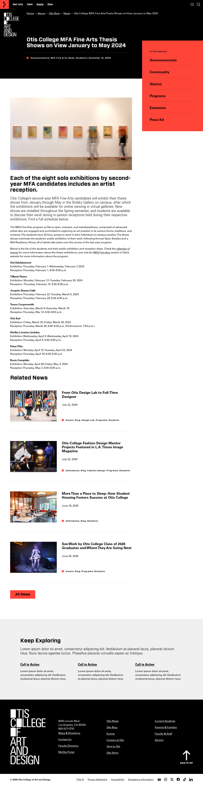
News (66, 13)
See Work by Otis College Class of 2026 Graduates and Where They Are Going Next (96, 545)
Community (159, 72)
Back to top (186, 763)
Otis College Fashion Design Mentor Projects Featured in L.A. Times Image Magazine (92, 447)
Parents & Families (166, 727)
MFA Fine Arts (101, 252)
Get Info (18, 4)
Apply (40, 4)
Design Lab (88, 420)
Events (111, 733)
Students (113, 420)
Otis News (112, 721)
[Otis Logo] (11, 24)
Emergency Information (141, 779)
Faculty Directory (68, 745)
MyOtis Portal (66, 752)
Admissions (72, 471)
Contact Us (64, 739)
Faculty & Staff (163, 733)
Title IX (80, 779)
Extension (158, 108)
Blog (77, 420)
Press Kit (157, 120)
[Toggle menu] (192, 4)
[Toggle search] (198, 4)
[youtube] (159, 779)
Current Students (165, 721)
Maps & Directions (69, 733)
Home (30, 13)
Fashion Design (96, 471)
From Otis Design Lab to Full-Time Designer (90, 394)
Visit (30, 4)
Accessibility (117, 779)
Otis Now (54, 13)
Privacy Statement (97, 779)
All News (22, 594)
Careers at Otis (115, 740)
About (41, 13)
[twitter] (172, 779)
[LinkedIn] (191, 779)
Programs (158, 96)
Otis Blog (112, 727)
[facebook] (178, 779)
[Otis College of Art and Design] (4, 4)
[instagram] (165, 779)
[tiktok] (185, 779)
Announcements (163, 60)
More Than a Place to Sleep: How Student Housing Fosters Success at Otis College (96, 495)
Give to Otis (113, 746)
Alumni (156, 84)
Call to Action (29, 664)
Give (50, 4)
